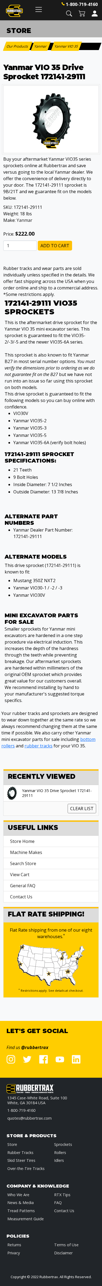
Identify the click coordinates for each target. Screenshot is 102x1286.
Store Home (22, 841)
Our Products (18, 46)
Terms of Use (66, 1244)
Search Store (23, 863)
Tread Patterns (21, 1210)
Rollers (60, 1152)
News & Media (20, 1202)
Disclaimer (63, 1252)
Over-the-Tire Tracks (26, 1168)
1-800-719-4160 (82, 4)
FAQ (58, 1202)
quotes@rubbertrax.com (29, 1118)
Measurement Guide (25, 1218)
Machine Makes (26, 852)
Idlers (59, 1160)
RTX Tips (62, 1194)
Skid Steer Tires (21, 1160)
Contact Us (21, 897)
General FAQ (22, 886)
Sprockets (63, 1144)
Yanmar (24, 220)
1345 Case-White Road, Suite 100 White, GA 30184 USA (37, 1100)
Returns (14, 1244)
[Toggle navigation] (39, 9)
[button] (69, 13)
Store (12, 1144)
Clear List (82, 809)
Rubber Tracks (20, 1152)
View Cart (19, 875)
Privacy (13, 1252)
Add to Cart (55, 246)
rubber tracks (38, 746)
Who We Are (18, 1194)
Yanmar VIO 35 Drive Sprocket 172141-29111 (57, 793)
